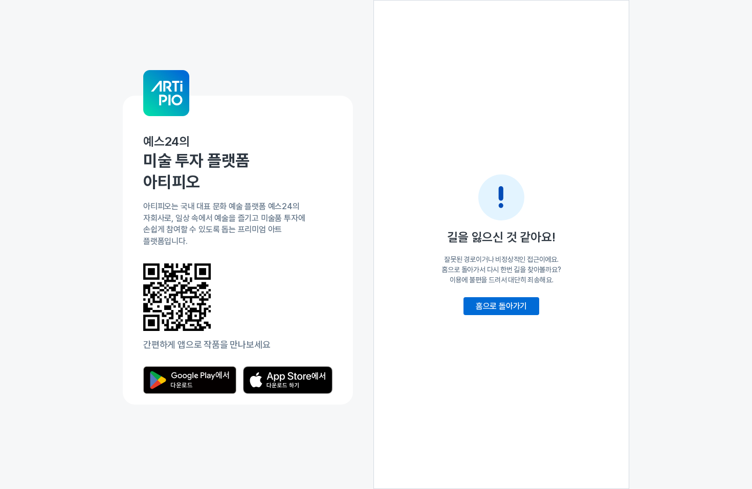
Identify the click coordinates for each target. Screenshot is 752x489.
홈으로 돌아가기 (501, 306)
